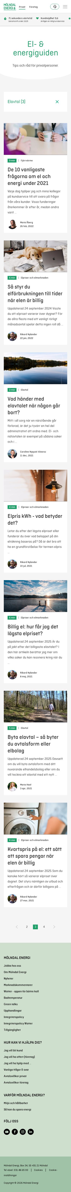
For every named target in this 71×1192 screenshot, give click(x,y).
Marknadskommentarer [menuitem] (18, 985)
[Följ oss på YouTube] (7, 1132)
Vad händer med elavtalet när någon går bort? (34, 406)
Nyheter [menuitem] (8, 978)
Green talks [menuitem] (11, 1004)
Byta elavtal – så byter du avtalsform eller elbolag (33, 744)
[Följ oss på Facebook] (15, 1132)
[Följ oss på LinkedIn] (31, 1132)
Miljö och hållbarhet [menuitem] (16, 1103)
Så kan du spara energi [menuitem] (17, 1109)
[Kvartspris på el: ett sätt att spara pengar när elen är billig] (35, 819)
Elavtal (24, 389)
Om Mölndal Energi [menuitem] (15, 972)
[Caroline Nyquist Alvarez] (12, 453)
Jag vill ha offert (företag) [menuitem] (19, 1057)
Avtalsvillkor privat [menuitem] (15, 1076)
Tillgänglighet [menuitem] (12, 1030)
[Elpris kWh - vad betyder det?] (35, 486)
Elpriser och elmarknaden (34, 277)
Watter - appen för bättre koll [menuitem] (21, 991)
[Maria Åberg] (12, 224)
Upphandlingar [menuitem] (13, 1010)
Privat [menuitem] (22, 6)
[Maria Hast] (12, 786)
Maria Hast (25, 784)
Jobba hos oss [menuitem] (12, 965)
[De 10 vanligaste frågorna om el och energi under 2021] (35, 139)
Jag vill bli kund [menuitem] (13, 1050)
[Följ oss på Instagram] (23, 1132)
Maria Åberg (26, 222)
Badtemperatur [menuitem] (13, 997)
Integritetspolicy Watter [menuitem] (18, 1023)
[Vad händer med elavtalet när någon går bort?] (35, 368)
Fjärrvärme (27, 160)
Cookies (38, 1170)
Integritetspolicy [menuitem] (14, 1017)
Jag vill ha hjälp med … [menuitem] (17, 1063)
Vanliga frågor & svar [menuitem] (16, 1069)
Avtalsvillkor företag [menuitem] (16, 1082)
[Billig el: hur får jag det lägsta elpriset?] (35, 596)
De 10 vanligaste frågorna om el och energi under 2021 (29, 176)
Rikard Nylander (28, 334)
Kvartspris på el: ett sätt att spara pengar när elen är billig (35, 856)
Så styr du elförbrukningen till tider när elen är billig (35, 293)
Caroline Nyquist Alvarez (33, 451)
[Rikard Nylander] (12, 336)
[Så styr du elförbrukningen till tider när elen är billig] (35, 256)
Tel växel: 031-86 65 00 (16, 1170)
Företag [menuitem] (33, 6)
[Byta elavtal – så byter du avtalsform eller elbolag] (35, 707)
